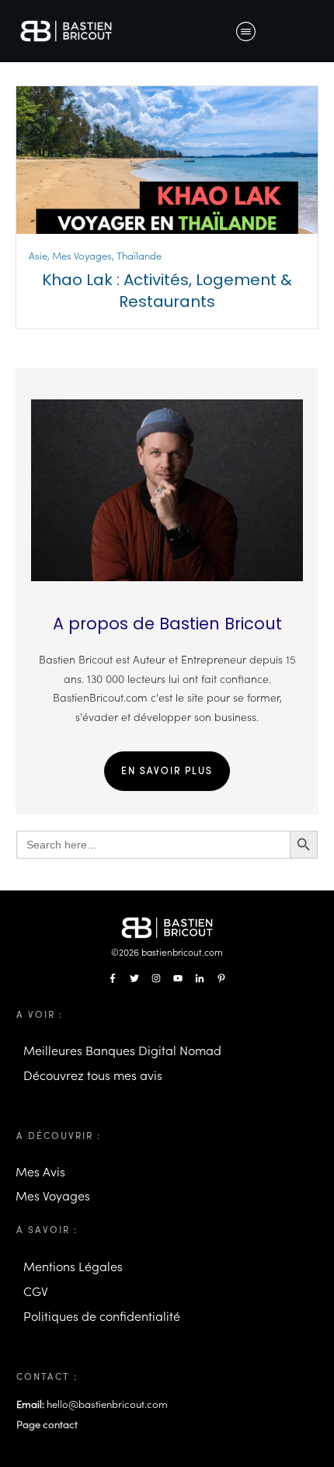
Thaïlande (139, 256)
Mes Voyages (82, 256)
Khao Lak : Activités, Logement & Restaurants (167, 290)
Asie (38, 256)
